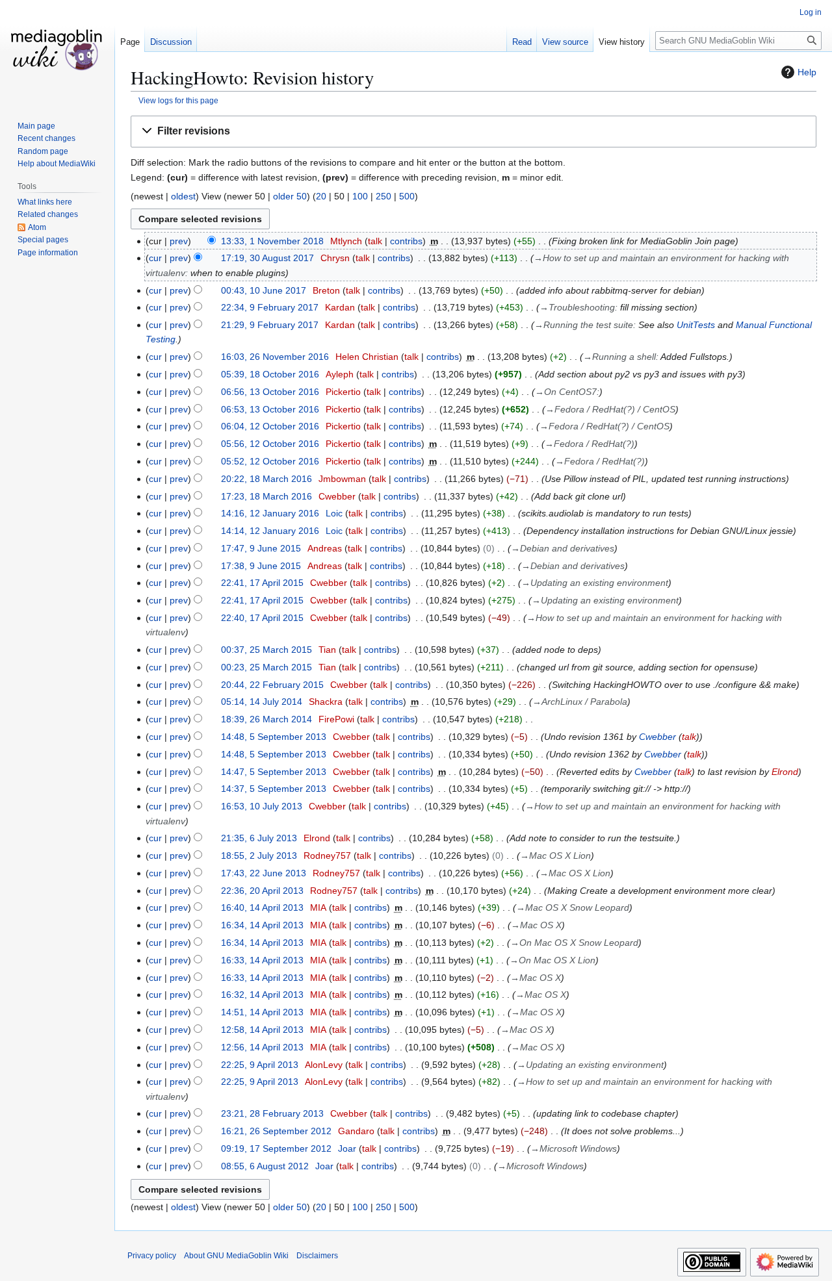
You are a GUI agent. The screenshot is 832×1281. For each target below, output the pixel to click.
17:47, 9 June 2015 (261, 548)
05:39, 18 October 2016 (270, 374)
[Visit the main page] (57, 52)
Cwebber (657, 736)
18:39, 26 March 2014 (266, 719)
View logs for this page (178, 100)
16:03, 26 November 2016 (275, 356)
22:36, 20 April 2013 (262, 890)
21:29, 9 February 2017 (269, 325)
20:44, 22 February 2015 (272, 684)
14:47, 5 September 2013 (273, 772)
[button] (473, 131)
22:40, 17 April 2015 (262, 618)
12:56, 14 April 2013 (262, 1047)
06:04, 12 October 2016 (270, 426)
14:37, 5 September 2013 (273, 788)
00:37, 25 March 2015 (266, 649)
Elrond (785, 772)
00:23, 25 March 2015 (266, 667)
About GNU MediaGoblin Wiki (236, 1255)
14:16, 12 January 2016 (270, 513)
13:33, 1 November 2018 (272, 241)
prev (179, 241)
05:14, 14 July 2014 (261, 701)
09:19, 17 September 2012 (276, 1148)
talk (375, 241)
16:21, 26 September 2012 (276, 1131)
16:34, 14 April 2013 (262, 925)
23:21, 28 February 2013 (272, 1113)
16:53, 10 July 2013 (261, 806)
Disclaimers (317, 1255)
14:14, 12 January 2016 (270, 531)
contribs (406, 241)
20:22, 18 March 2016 (266, 479)
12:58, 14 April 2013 (262, 1029)
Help (807, 72)
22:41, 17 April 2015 (262, 582)
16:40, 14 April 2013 (262, 907)
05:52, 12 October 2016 (270, 461)
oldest (183, 196)
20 (321, 196)
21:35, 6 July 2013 (259, 838)
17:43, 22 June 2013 (263, 873)
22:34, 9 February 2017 (269, 307)
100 (360, 196)
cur (155, 258)
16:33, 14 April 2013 (262, 960)
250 (383, 196)
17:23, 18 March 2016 (266, 496)
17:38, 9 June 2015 (261, 566)
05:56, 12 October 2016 (270, 443)
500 (407, 196)
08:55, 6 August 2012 (265, 1166)
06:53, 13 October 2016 (270, 409)
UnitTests (696, 325)
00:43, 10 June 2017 (263, 290)
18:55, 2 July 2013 (259, 855)
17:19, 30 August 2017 (267, 258)
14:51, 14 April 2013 (262, 1012)
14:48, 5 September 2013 (273, 736)
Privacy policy (151, 1255)
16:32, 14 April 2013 (262, 994)
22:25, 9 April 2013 (259, 1064)
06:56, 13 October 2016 (270, 392)
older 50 (290, 196)
